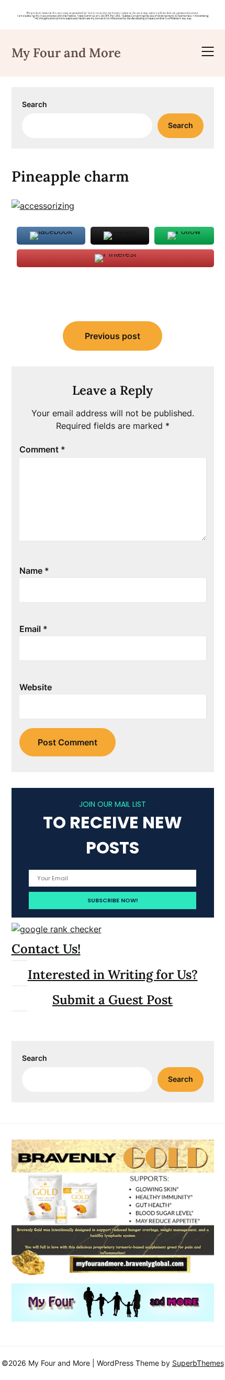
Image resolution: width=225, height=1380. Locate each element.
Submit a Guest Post (112, 1000)
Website (35, 687)
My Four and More (66, 53)
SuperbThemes (198, 1362)
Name (34, 570)
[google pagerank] (57, 929)
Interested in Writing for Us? (113, 974)
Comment (42, 449)
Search (34, 104)
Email (33, 629)
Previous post (112, 336)
